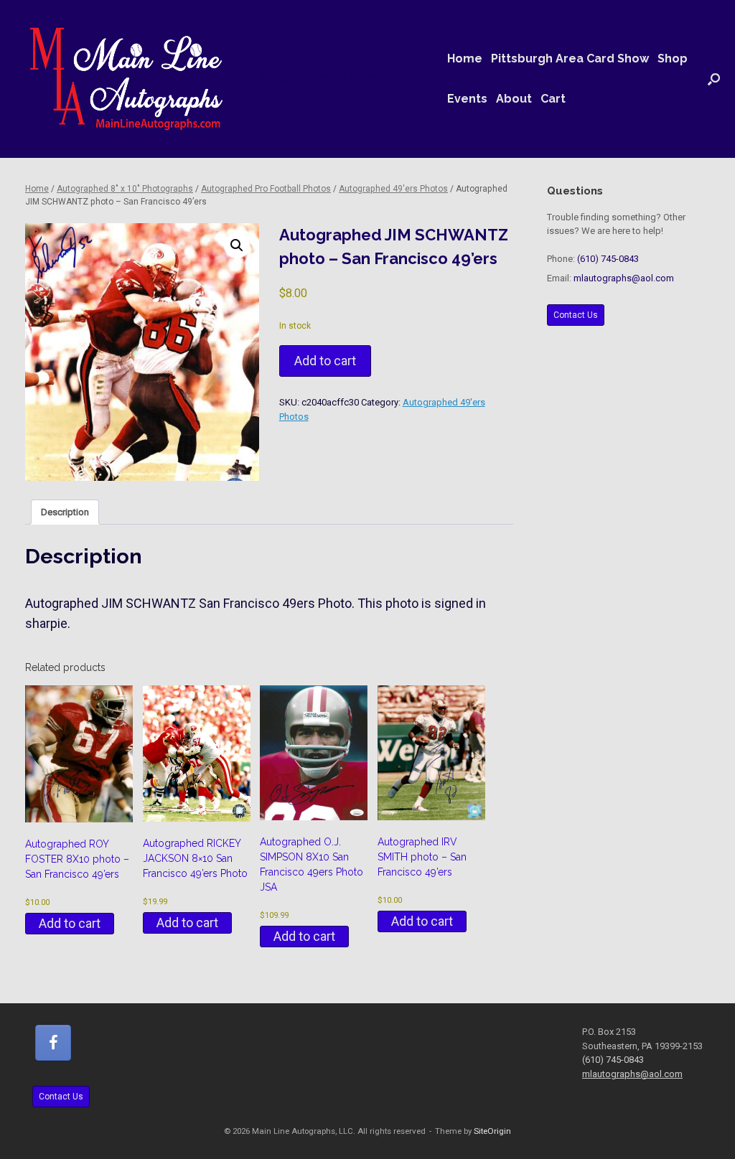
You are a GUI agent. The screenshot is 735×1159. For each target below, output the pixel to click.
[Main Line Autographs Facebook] (53, 1043)
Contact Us (575, 315)
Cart (553, 98)
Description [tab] (65, 512)
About (514, 98)
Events (467, 98)
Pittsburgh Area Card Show (570, 58)
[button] (714, 79)
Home (464, 58)
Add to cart (325, 360)
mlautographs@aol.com (624, 278)
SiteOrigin (492, 1131)
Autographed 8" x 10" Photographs (125, 189)
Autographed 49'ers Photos (393, 189)
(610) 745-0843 (608, 258)
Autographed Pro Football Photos (266, 189)
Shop (672, 58)
